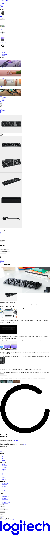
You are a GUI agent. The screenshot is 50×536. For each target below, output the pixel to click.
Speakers (3, 466)
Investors (3, 456)
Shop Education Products (5, 489)
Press (2, 458)
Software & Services (4, 484)
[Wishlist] (1, 104)
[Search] (1, 103)
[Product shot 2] (11, 145)
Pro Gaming (3, 478)
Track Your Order (4, 498)
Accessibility (3, 460)
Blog (2, 457)
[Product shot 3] (11, 163)
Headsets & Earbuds (4, 465)
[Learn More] (1, 260)
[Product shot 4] (11, 181)
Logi (0, 107)
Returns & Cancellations (5, 499)
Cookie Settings (10, 519)
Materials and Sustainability (4, 251)
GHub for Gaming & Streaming (6, 502)
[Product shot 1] (11, 124)
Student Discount (4, 491)
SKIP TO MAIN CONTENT (4, 0)
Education (3, 3)
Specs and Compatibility (3, 249)
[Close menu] (0, 7)
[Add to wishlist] (1, 133)
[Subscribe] (8, 443)
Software (1, 101)
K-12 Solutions (4, 490)
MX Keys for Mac (2, 110)
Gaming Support (4, 495)
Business (3, 2)
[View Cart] (0, 106)
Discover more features (3, 375)
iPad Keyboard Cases (4, 467)
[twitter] (1, 449)
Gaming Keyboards (4, 468)
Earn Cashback (2, 112)
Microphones (3, 470)
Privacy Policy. (25, 444)
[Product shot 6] (11, 218)
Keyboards (3, 464)
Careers (3, 455)
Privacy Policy (5, 519)
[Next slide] (3, 374)
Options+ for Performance (5, 503)
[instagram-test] (0, 449)
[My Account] (1, 105)
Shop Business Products (5, 483)
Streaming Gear (4, 479)
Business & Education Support (5, 496)
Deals (1, 102)
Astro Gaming (3, 477)
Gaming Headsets (4, 469)
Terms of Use (2, 519)
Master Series (3, 473)
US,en (2, 6)
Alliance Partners (4, 485)
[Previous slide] (1, 374)
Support (1, 5)
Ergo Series (3, 474)
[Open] (1, 106)
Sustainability (3, 459)
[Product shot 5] (11, 200)
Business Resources (4, 486)
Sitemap (13, 519)
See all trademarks (16, 440)
